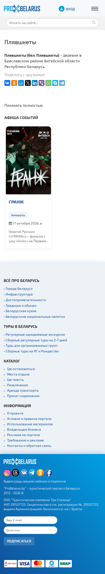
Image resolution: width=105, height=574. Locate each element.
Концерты (18, 215)
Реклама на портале (23, 435)
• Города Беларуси (18, 288)
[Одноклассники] (14, 83)
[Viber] (41, 83)
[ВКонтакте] (7, 83)
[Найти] (94, 22)
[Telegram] (62, 83)
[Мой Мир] (21, 83)
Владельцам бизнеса (24, 429)
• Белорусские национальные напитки (34, 316)
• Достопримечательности (25, 300)
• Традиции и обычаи (20, 305)
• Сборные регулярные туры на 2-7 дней (35, 340)
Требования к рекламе (25, 440)
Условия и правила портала (29, 418)
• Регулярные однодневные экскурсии (34, 334)
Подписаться (19, 541)
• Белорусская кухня (20, 311)
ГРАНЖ (16, 201)
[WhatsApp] (48, 83)
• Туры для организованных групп (30, 345)
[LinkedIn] (35, 83)
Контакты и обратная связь (29, 445)
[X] (28, 83)
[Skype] (55, 83)
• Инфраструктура (18, 294)
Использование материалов (30, 424)
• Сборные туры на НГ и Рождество (31, 351)
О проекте (15, 413)
